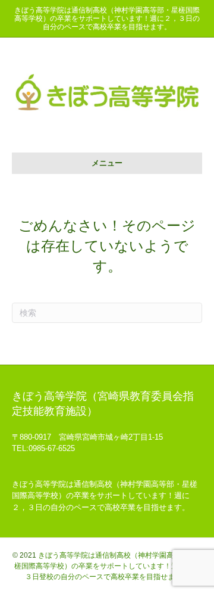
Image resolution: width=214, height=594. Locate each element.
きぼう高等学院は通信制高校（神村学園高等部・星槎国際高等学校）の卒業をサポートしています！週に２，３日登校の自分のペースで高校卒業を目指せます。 (108, 566)
